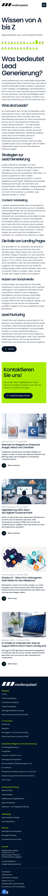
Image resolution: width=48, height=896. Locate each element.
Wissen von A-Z (8, 881)
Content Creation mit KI (11, 755)
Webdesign (6, 814)
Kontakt (5, 847)
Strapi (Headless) (9, 706)
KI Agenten (6, 751)
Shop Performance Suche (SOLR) (15, 736)
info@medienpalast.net (11, 864)
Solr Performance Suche (11, 839)
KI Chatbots (6, 767)
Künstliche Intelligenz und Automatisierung (19, 744)
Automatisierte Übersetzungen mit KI (17, 763)
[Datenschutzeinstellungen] (4, 891)
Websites (5, 691)
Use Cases (6, 780)
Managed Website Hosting (13, 710)
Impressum (6, 872)
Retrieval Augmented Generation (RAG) (18, 776)
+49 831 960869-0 (9, 861)
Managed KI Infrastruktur (11, 759)
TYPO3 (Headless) (9, 698)
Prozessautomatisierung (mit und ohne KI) (19, 771)
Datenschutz (7, 874)
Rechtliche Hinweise (10, 877)
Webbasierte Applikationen (13, 798)
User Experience (8, 821)
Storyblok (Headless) (10, 702)
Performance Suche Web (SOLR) (15, 714)
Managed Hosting (9, 835)
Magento (5, 728)
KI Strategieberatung (10, 747)
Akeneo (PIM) (7, 790)
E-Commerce (7, 721)
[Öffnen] (44, 5)
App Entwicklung (8, 802)
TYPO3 (4, 694)
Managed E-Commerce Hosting (15, 732)
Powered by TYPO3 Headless (13, 886)
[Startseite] (15, 5)
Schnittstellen (7, 794)
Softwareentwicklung (10, 787)
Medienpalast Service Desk (13, 883)
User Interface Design (10, 817)
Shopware (6, 724)
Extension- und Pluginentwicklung (15, 806)
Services (5, 828)
